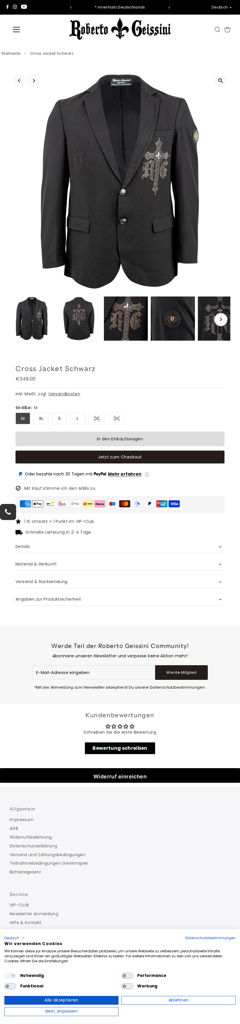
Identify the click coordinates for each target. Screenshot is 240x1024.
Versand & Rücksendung (41, 582)
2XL (99, 419)
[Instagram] (14, 7)
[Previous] (71, 7)
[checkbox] (10, 976)
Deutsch (220, 7)
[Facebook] (7, 7)
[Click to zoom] (220, 80)
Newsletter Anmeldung (34, 914)
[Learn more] (147, 474)
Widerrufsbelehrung (31, 837)
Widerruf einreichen (120, 776)
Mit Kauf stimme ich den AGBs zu (59, 488)
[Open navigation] (36, 29)
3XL (119, 419)
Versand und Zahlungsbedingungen (47, 855)
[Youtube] (24, 7)
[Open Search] (217, 29)
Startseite (11, 53)
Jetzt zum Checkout (120, 457)
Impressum (22, 820)
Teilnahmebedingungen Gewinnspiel (49, 863)
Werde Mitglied (181, 672)
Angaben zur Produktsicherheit (49, 599)
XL (41, 418)
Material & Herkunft (36, 564)
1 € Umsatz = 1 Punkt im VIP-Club (59, 521)
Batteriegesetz (25, 872)
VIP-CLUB (19, 905)
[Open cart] (227, 29)
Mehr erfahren (124, 474)
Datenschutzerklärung (33, 846)
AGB (14, 828)
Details (23, 546)
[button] (14, 938)
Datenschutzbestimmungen (210, 937)
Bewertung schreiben (120, 748)
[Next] (168, 7)
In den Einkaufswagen (120, 439)
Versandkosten (64, 394)
